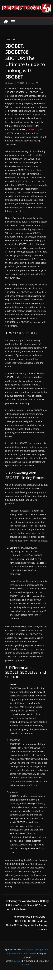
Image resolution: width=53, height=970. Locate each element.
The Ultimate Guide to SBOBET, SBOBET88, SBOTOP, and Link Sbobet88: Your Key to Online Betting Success (26, 923)
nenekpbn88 (33, 83)
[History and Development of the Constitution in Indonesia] (5, 21)
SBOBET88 (33, 129)
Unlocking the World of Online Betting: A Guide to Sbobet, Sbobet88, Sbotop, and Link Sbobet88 (27, 905)
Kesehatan (10, 39)
